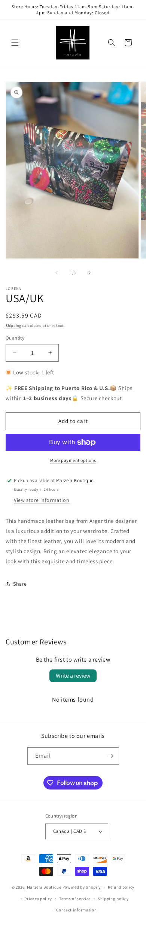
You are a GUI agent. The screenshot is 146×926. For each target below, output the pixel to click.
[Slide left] (56, 272)
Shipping (13, 325)
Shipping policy (113, 898)
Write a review (73, 676)
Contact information (76, 910)
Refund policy (121, 887)
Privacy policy (38, 898)
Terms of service (75, 898)
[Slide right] (89, 272)
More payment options (73, 460)
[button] (15, 42)
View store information (41, 500)
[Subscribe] (110, 756)
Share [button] (20, 583)
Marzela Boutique (44, 887)
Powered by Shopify (82, 887)
